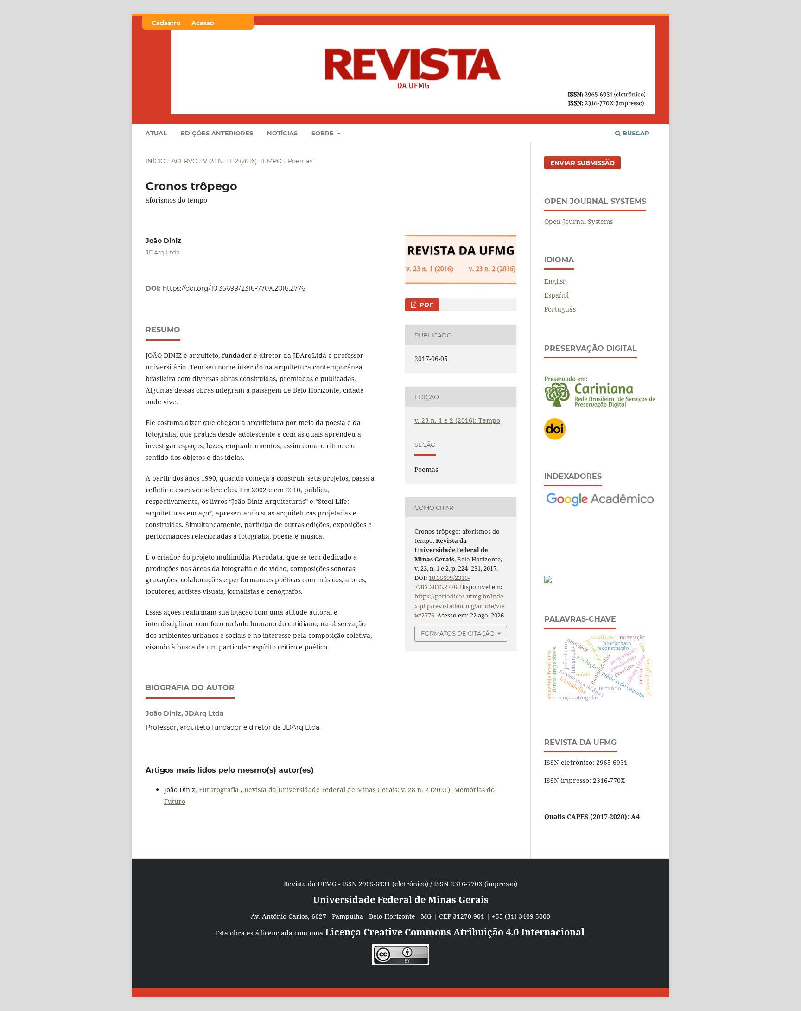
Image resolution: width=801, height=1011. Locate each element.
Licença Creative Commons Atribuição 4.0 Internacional (455, 932)
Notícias (282, 133)
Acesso (202, 22)
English (555, 281)
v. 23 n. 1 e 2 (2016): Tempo (242, 161)
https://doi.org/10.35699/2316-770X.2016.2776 (234, 288)
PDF (425, 304)
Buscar (635, 133)
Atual (156, 133)
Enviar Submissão (582, 162)
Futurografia (220, 789)
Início (155, 161)
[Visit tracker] (548, 580)
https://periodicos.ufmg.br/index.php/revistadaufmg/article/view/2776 (459, 605)
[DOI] (555, 437)
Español (556, 295)
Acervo (184, 161)
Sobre (324, 133)
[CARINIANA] (599, 405)
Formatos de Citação (458, 633)
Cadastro (166, 22)
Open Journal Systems (578, 221)
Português (560, 309)
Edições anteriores (217, 133)
